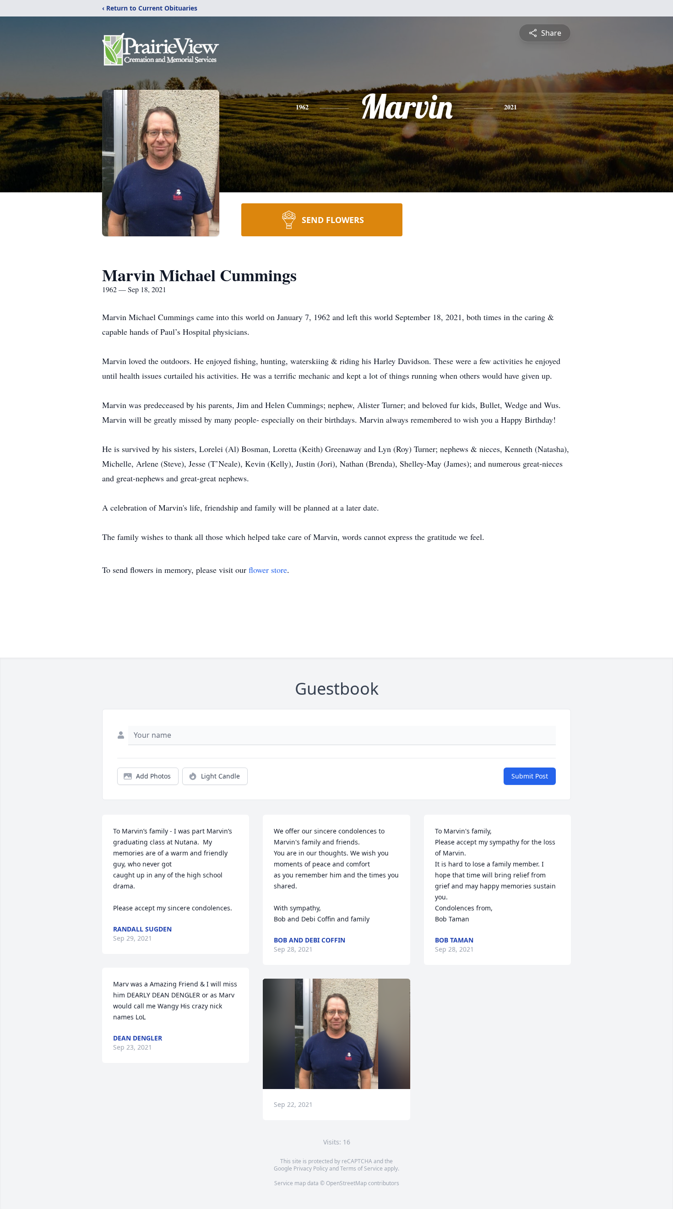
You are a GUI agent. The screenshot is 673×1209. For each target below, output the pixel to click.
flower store (268, 569)
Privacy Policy (310, 1168)
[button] (336, 1034)
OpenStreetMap (346, 1183)
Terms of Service (361, 1168)
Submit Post (529, 776)
